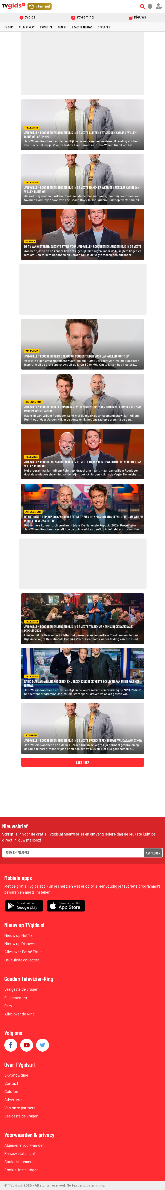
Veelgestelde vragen (21, 989)
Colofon (11, 1091)
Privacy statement (19, 1153)
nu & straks (27, 27)
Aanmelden (153, 853)
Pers (8, 1006)
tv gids (9, 27)
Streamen (104, 27)
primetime (46, 27)
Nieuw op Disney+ (19, 944)
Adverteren (14, 1100)
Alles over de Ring (19, 1014)
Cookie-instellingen (21, 1170)
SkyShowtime (16, 1075)
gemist (62, 27)
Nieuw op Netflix (18, 935)
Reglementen (15, 998)
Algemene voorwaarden (24, 1145)
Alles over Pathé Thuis (23, 952)
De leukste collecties (22, 960)
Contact (11, 1083)
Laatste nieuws (82, 27)
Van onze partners (19, 1108)
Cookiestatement (19, 1162)
